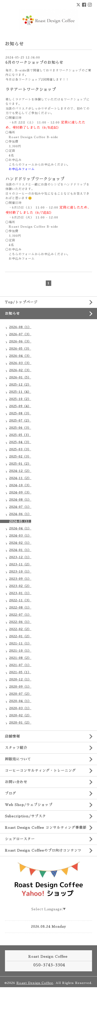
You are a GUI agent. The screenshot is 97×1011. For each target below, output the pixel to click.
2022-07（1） (20, 614)
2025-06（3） (20, 427)
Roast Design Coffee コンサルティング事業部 (46, 827)
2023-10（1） (20, 571)
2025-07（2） (20, 420)
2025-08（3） (20, 413)
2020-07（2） (20, 693)
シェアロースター (20, 839)
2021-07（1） (20, 665)
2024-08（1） (20, 499)
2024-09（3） (20, 492)
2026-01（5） (20, 377)
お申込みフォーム (22, 169)
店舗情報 (12, 736)
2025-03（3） (20, 449)
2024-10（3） (20, 485)
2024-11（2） (20, 478)
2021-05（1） (20, 672)
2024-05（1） (20, 521)
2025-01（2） (20, 463)
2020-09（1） (20, 686)
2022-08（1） (20, 607)
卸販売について (18, 759)
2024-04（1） (20, 528)
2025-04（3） (20, 442)
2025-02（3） (20, 456)
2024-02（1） (20, 542)
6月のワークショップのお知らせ (34, 62)
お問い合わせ (16, 782)
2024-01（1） (20, 550)
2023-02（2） (20, 585)
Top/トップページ (21, 302)
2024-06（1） (20, 514)
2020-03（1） (20, 708)
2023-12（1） (20, 557)
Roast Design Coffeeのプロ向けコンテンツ (43, 850)
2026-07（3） (20, 334)
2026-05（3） (20, 348)
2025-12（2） (20, 384)
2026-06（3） (20, 341)
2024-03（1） (20, 535)
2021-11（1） (20, 643)
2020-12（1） (20, 679)
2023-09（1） (20, 578)
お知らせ (12, 313)
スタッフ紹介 (16, 747)
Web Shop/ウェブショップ (28, 804)
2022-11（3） (20, 600)
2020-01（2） (20, 722)
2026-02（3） (20, 370)
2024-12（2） (20, 470)
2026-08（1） (20, 327)
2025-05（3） (20, 434)
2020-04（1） (20, 701)
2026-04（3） (20, 355)
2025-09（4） (20, 406)
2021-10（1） (20, 650)
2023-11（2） (20, 564)
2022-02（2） (20, 629)
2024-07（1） (20, 506)
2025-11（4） (20, 391)
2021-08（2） (20, 657)
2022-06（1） (20, 621)
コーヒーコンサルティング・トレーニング (40, 770)
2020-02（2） (20, 715)
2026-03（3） (20, 363)
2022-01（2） (20, 636)
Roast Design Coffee (34, 982)
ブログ (10, 793)
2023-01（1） (20, 593)
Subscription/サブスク (25, 816)
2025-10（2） (20, 399)
